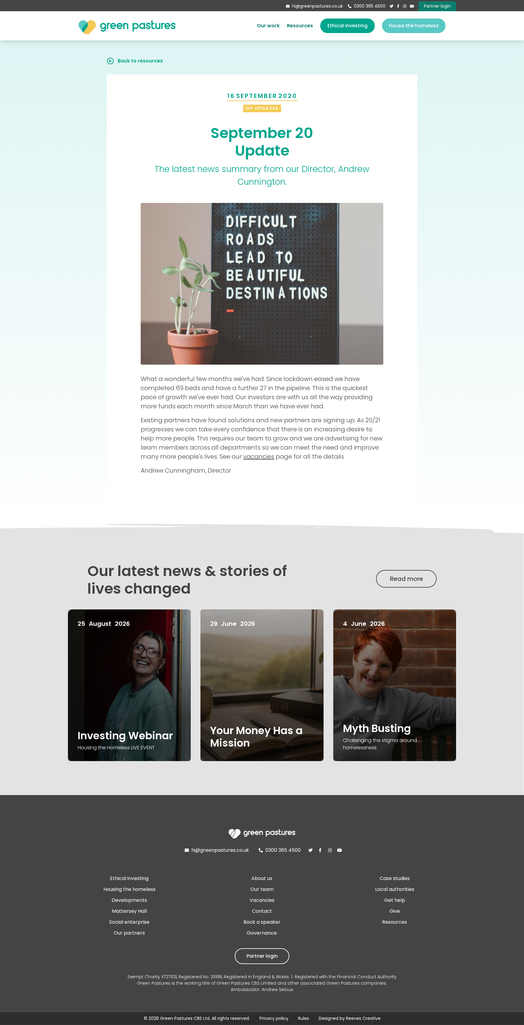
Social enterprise (129, 922)
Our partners (129, 932)
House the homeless (414, 25)
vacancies (258, 456)
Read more (406, 579)
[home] (127, 25)
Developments (129, 900)
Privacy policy (274, 1018)
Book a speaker (262, 922)
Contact (262, 911)
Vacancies (262, 900)
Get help (394, 900)
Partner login (262, 956)
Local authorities (394, 889)
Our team (262, 889)
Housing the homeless (129, 889)
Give (394, 911)
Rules (303, 1018)
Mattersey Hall (129, 911)
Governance (262, 932)
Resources (300, 25)
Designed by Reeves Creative (350, 1018)
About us (261, 878)
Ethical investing (348, 25)
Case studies (395, 878)
